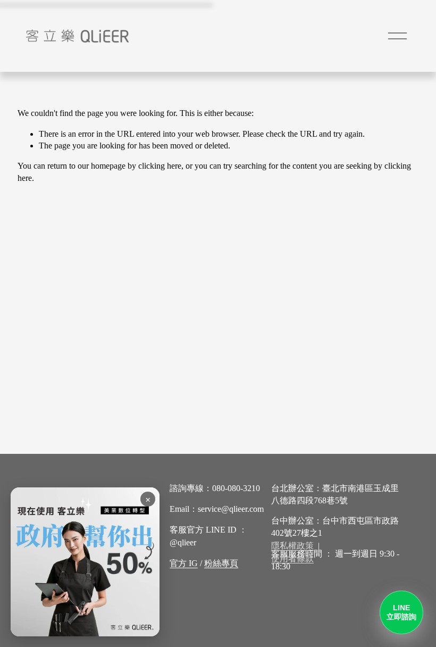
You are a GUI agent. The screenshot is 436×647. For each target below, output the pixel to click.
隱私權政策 (292, 545)
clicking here (159, 165)
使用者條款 (292, 558)
